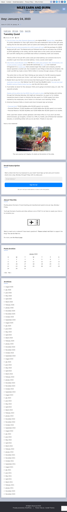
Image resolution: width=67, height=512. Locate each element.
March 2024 (9, 374)
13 (50, 261)
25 (33, 266)
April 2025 (8, 335)
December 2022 (10, 419)
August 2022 (9, 431)
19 (42, 264)
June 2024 (8, 365)
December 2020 (10, 491)
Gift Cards (15, 31)
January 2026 (9, 308)
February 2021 (9, 485)
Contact (8, 2)
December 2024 (10, 347)
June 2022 (8, 437)
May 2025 (8, 332)
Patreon (65, 2)
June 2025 (8, 329)
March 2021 (9, 482)
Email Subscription (18, 2)
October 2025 (9, 317)
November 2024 (10, 350)
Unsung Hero (50, 40)
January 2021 (9, 488)
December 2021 (10, 455)
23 (16, 266)
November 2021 (10, 458)
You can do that (13, 233)
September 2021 (10, 464)
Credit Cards (7, 31)
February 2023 (9, 413)
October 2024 (9, 353)
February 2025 (9, 341)
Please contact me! (44, 231)
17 (25, 264)
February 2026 (9, 305)
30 (16, 268)
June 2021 (8, 473)
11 (33, 261)
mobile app (21, 67)
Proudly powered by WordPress (22, 508)
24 (25, 266)
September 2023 (10, 392)
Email (59, 2)
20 (50, 264)
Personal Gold (12, 106)
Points (21, 31)
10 (25, 261)
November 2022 (10, 422)
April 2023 (8, 407)
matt (18, 37)
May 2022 (8, 440)
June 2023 (8, 401)
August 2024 (9, 359)
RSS (54, 2)
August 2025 (9, 323)
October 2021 (9, 461)
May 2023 (8, 404)
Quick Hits (28, 31)
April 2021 (8, 479)
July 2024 (8, 362)
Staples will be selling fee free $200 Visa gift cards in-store (25, 93)
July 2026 (8, 290)
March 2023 (9, 410)
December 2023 (10, 383)
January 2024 (9, 380)
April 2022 (8, 443)
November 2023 (10, 386)
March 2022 (9, 446)
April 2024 (8, 371)
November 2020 (10, 494)
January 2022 (9, 452)
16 (16, 264)
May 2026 (8, 296)
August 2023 (9, 395)
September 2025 (10, 320)
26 (42, 266)
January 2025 (9, 344)
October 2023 (9, 389)
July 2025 (8, 326)
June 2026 (8, 293)
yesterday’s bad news (13, 82)
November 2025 (10, 314)
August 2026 (9, 287)
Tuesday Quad (12, 34)
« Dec (5, 272)
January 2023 (9, 416)
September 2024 (10, 356)
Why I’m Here (39, 2)
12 (42, 261)
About (3, 2)
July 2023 (8, 398)
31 (25, 268)
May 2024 (8, 368)
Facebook (62, 2)
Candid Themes (49, 508)
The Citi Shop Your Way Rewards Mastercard (21, 40)
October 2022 (9, 425)
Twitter (57, 2)
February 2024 (9, 377)
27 (50, 266)
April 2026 (8, 299)
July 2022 (8, 434)
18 (33, 264)
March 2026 (9, 302)
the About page (17, 237)
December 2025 (10, 311)
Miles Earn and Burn (33, 7)
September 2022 (10, 428)
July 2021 (8, 470)
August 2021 (9, 467)
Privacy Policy (29, 2)
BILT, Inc (43, 64)
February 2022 (9, 449)
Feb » (9, 272)
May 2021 (8, 476)
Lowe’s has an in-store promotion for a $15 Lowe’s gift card (25, 47)
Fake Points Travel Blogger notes (17, 62)
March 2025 (9, 338)
